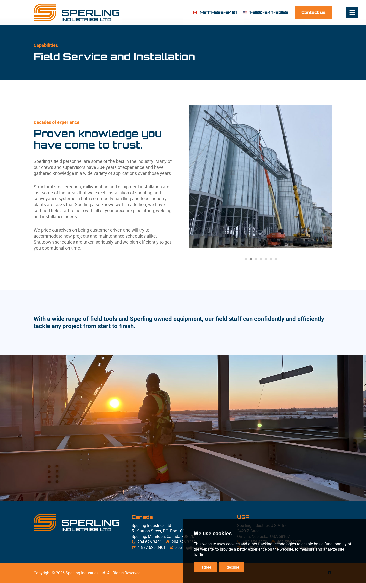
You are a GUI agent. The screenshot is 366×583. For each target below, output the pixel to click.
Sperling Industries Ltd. (76, 12)
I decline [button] (232, 567)
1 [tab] (246, 259)
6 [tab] (270, 259)
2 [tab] (250, 259)
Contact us (313, 12)
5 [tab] (265, 259)
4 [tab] (260, 259)
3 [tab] (255, 259)
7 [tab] (275, 259)
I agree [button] (205, 567)
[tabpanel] (267, 176)
